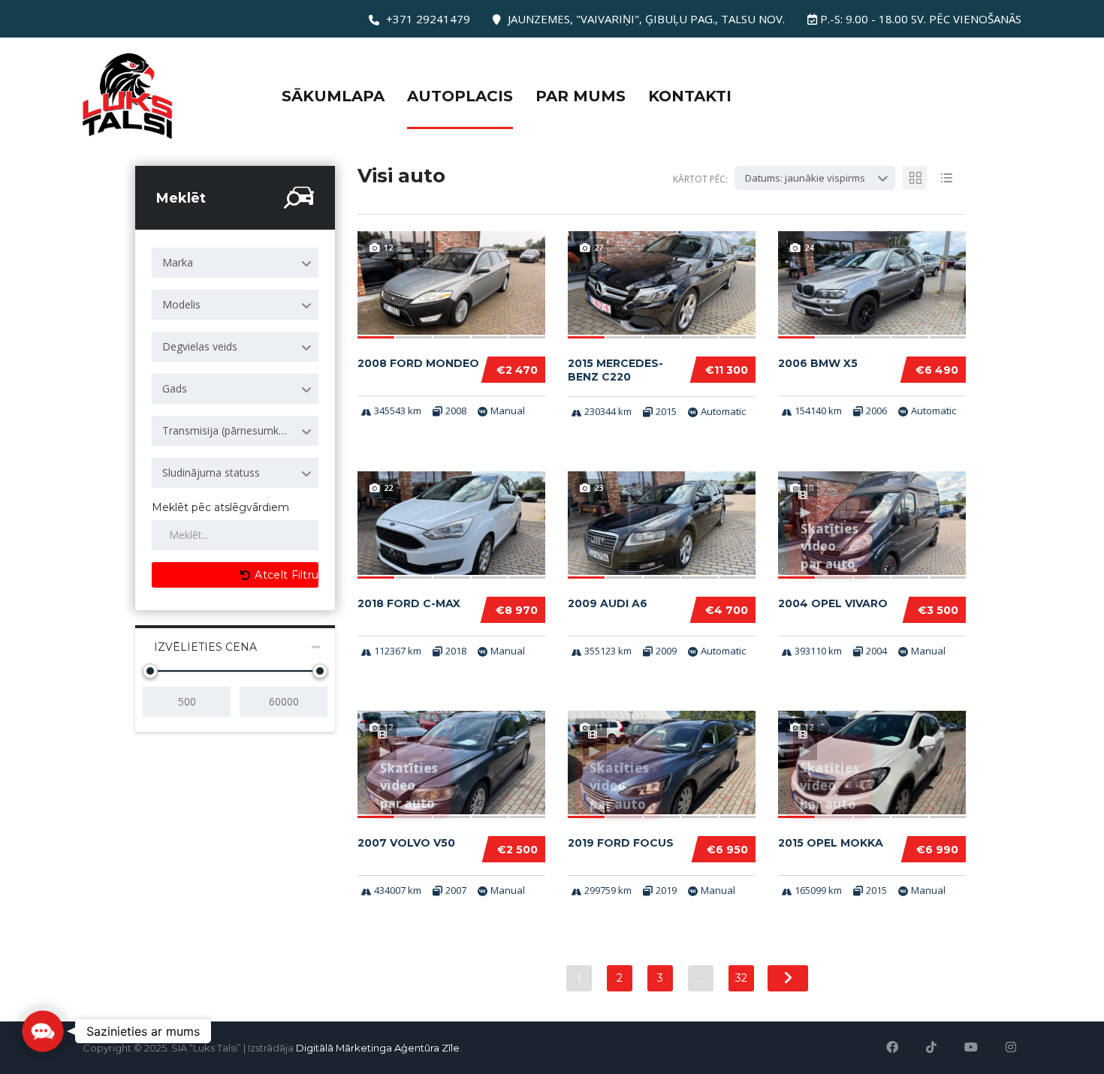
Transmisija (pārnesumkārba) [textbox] (233, 430)
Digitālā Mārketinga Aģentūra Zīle (378, 1048)
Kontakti (689, 96)
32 (741, 978)
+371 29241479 (428, 18)
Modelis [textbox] (181, 304)
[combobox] (235, 263)
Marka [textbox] (177, 262)
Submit (139, 1030)
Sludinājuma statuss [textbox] (211, 472)
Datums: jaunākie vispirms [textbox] (805, 178)
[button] (43, 1031)
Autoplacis (460, 96)
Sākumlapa (333, 96)
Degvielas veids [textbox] (199, 346)
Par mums (580, 96)
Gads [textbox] (174, 388)
